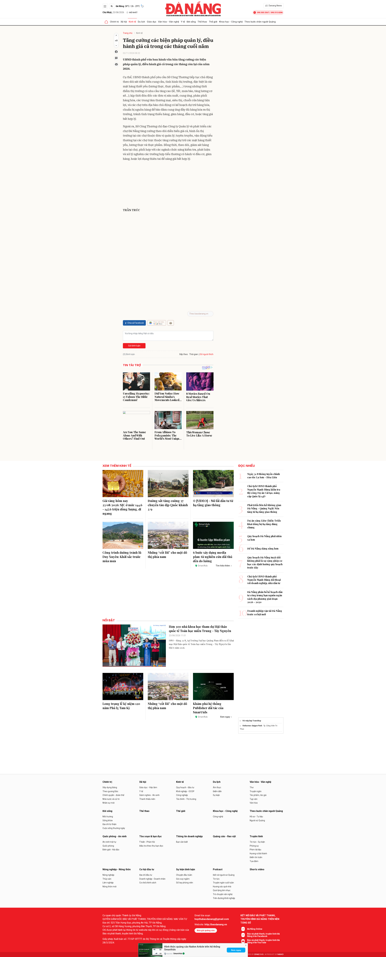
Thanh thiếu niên (147, 799)
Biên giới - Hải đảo (111, 849)
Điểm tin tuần (256, 857)
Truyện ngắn (255, 791)
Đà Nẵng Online (254, 929)
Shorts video (257, 869)
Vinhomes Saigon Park (252, 726)
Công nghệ (218, 816)
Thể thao (202, 21)
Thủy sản (107, 879)
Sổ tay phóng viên (184, 882)
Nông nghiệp (108, 875)
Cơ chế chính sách (147, 882)
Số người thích (206, 354)
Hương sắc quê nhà (222, 886)
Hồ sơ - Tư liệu (256, 816)
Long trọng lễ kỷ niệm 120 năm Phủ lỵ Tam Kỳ (121, 706)
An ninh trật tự (109, 842)
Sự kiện (216, 795)
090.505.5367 (263, 12)
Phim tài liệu (255, 849)
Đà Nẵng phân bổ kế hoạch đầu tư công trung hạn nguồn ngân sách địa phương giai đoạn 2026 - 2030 (264, 597)
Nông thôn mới (109, 886)
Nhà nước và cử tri (111, 799)
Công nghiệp (182, 795)
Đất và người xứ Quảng (223, 875)
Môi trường (108, 816)
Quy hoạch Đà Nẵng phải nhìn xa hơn (264, 538)
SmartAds (177, 953)
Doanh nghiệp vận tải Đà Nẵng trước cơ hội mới (264, 612)
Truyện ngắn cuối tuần (223, 882)
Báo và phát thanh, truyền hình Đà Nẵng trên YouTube (263, 941)
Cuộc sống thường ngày (114, 828)
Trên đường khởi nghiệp (224, 898)
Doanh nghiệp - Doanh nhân (152, 879)
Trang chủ (127, 33)
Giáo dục (151, 21)
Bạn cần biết (182, 842)
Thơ (251, 787)
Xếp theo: (183, 354)
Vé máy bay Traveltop (251, 721)
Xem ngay (236, 950)
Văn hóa (254, 803)
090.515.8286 (277, 12)
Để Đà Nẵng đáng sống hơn (262, 548)
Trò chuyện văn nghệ (222, 894)
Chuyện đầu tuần (184, 875)
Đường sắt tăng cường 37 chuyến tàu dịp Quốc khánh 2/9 (168, 505)
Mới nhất (133, 12)
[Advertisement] (168, 185)
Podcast (217, 869)
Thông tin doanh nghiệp (189, 836)
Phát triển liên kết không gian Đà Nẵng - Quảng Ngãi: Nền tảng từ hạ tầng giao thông (264, 508)
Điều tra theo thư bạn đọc (151, 846)
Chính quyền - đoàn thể (113, 795)
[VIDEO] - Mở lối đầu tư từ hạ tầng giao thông (213, 503)
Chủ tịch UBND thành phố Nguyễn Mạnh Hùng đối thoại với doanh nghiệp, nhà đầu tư (264, 580)
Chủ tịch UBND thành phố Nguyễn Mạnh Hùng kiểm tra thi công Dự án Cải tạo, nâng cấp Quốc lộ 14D (263, 491)
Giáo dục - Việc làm (148, 787)
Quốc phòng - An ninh (115, 836)
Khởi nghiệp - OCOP (185, 791)
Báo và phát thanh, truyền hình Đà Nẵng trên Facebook (263, 935)
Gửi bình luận (134, 345)
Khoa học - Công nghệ (231, 21)
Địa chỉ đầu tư (145, 875)
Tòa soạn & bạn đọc (150, 836)
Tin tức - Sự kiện (257, 842)
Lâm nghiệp (108, 882)
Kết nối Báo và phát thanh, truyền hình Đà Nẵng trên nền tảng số (259, 919)
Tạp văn (253, 799)
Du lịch (141, 21)
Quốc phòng (108, 846)
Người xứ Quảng (257, 820)
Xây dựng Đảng (110, 787)
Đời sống (191, 21)
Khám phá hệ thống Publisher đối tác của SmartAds (208, 708)
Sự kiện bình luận (185, 869)
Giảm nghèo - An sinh (149, 795)
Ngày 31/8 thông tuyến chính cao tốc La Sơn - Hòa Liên (263, 475)
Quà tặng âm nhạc (221, 890)
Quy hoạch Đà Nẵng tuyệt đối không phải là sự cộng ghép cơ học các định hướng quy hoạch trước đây (265, 562)
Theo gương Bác (110, 791)
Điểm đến (217, 791)
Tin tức (216, 879)
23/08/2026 (113, 12)
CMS (259, 954)
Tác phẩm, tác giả (258, 795)
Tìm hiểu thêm (223, 565)
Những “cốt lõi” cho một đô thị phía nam (167, 554)
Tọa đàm (254, 861)
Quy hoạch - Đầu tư (185, 787)
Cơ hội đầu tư (146, 869)
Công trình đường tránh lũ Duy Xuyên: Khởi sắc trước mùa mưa (122, 556)
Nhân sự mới (108, 803)
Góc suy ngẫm (183, 879)
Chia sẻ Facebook (135, 323)
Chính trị (114, 21)
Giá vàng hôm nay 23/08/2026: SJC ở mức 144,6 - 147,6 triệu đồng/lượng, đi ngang (122, 507)
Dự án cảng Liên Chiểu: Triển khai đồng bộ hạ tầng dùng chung (264, 524)
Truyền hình (256, 836)
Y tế (183, 21)
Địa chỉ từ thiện (109, 824)
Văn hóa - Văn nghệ (168, 21)
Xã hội (124, 21)
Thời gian (193, 354)
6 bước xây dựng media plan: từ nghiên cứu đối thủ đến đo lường (212, 556)
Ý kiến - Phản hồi (147, 842)
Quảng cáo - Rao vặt (224, 836)
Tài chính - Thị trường (186, 799)
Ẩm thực (217, 787)
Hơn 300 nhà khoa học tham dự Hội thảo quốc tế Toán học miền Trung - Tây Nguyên (200, 628)
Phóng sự (254, 846)
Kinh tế (132, 21)
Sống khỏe (108, 820)
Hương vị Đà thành (258, 853)
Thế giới (213, 21)
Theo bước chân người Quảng (260, 21)
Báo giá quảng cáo (206, 930)
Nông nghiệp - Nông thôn (117, 869)
